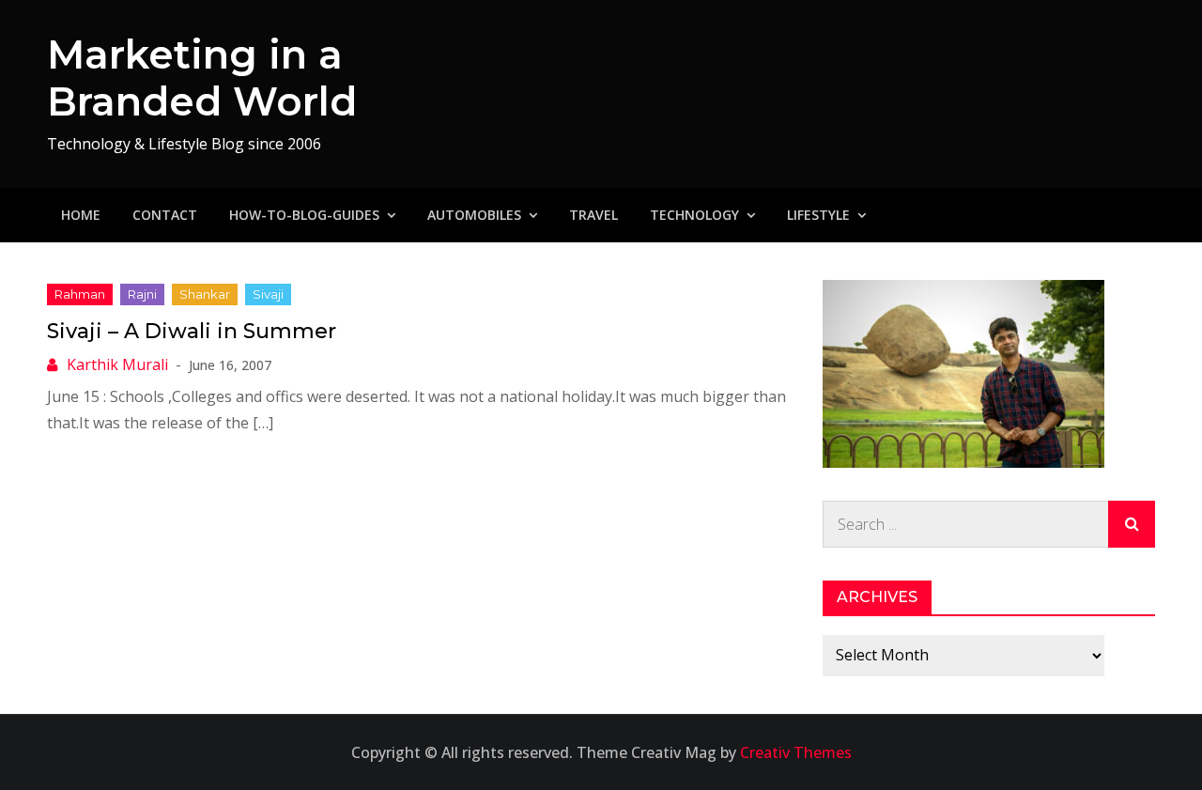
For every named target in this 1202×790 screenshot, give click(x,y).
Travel (593, 215)
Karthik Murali (117, 364)
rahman (79, 294)
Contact (164, 215)
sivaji (268, 294)
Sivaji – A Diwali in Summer (191, 331)
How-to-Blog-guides (304, 215)
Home (80, 215)
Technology (694, 215)
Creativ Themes (796, 752)
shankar (204, 294)
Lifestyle (818, 215)
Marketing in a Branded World (202, 78)
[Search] (1131, 524)
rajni (142, 294)
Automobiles (474, 215)
